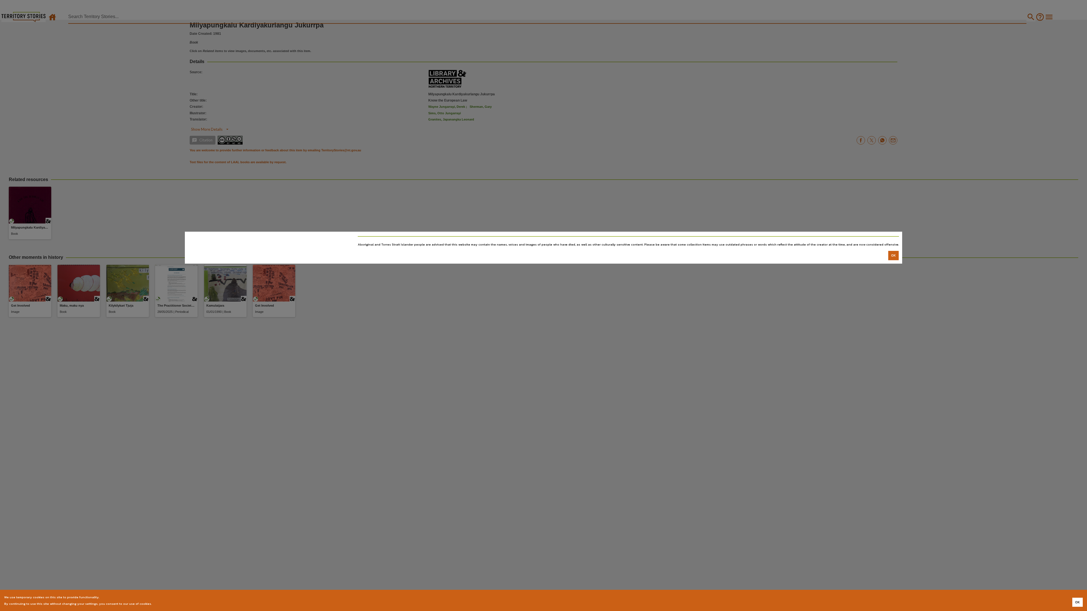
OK (893, 255)
